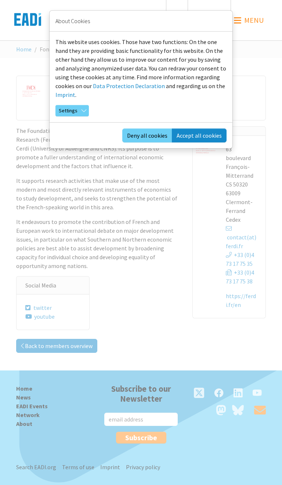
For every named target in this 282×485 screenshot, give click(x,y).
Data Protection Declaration (129, 86)
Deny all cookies (147, 135)
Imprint (65, 94)
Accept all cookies (199, 135)
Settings (68, 110)
